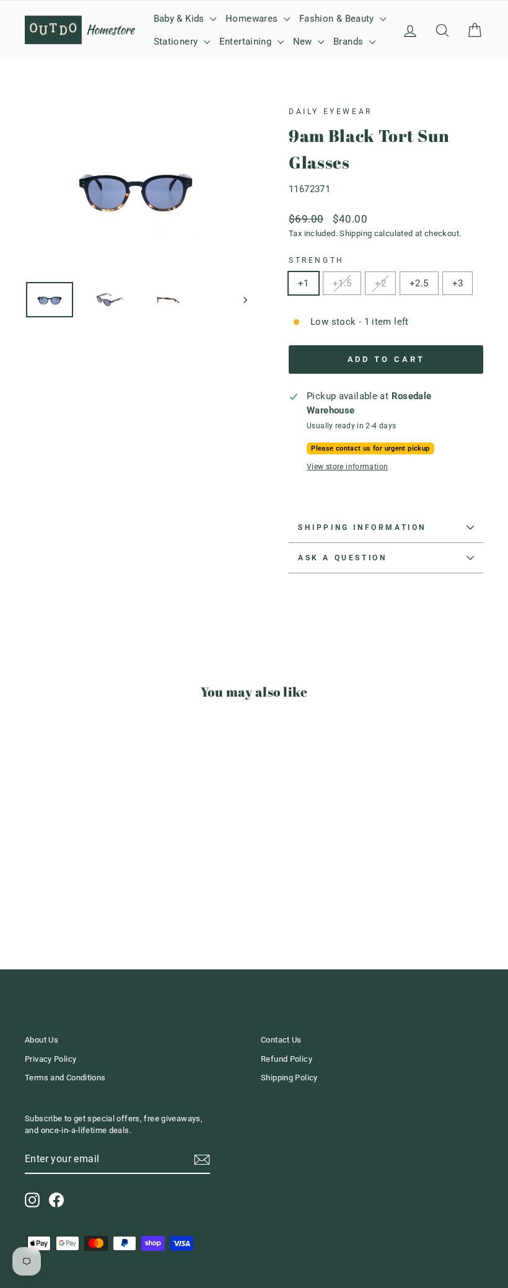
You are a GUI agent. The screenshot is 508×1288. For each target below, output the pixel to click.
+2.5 (419, 283)
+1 (303, 283)
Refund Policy (286, 1059)
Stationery (177, 41)
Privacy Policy (50, 1059)
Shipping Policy (289, 1077)
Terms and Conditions (65, 1077)
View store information (347, 466)
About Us (41, 1039)
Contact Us (281, 1039)
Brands (349, 41)
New (304, 41)
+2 (380, 283)
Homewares (253, 18)
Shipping (355, 233)
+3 (457, 283)
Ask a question (342, 558)
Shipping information (362, 527)
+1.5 (342, 283)
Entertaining (246, 41)
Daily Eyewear (330, 111)
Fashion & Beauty (338, 18)
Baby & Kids (181, 18)
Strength (316, 260)
